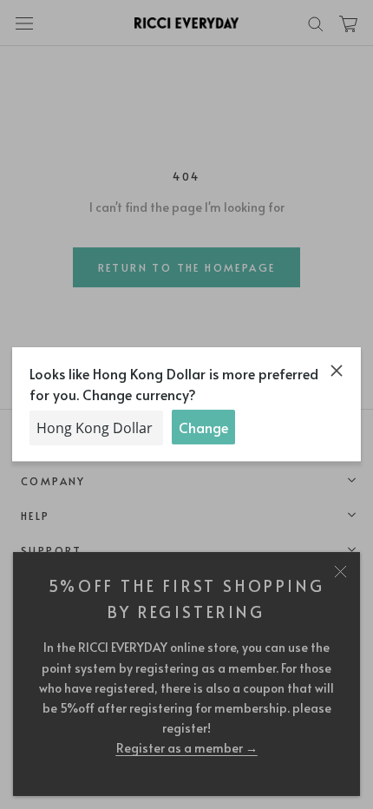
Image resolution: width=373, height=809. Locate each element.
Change (203, 427)
